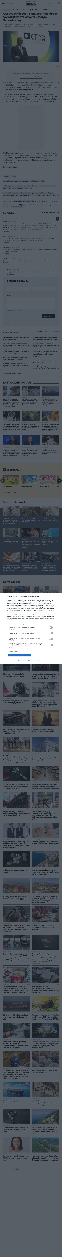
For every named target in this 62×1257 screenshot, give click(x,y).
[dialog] (31, 628)
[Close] (58, 596)
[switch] (51, 627)
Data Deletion (21, 660)
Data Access (31, 660)
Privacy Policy (40, 660)
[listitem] (31, 624)
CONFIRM (19, 655)
